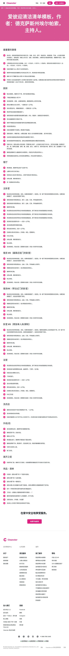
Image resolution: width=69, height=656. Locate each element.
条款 (65, 647)
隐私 (42, 647)
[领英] (28, 636)
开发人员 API (55, 557)
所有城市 (38, 600)
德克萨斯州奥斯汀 (40, 594)
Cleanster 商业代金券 (9, 630)
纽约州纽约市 (39, 582)
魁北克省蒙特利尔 (40, 573)
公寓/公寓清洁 (23, 560)
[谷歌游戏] (32, 641)
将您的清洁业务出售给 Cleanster (9, 626)
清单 (2, 8)
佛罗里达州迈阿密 (40, 560)
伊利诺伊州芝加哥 (40, 569)
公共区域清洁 (23, 569)
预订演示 (54, 566)
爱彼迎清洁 (22, 585)
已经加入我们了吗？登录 (10, 622)
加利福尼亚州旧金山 (41, 585)
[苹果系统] (39, 641)
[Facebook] (19, 636)
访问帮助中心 (7, 547)
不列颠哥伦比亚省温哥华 (42, 588)
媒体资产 (5, 557)
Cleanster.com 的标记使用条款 (53, 647)
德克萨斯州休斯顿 (40, 557)
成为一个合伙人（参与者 (10, 615)
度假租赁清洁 (23, 573)
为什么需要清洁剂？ (57, 563)
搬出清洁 (21, 576)
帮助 (37, 3)
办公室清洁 (22, 579)
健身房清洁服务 (23, 566)
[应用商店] (24, 641)
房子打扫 (21, 563)
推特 (20, 612)
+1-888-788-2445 (45, 636)
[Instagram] (33, 636)
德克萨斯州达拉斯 (40, 563)
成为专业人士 (7, 609)
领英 (20, 619)
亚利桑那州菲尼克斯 (41, 591)
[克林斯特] (11, 3)
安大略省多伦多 (40, 576)
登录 (44, 3)
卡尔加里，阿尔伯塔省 (42, 579)
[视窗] (46, 641)
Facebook (22, 609)
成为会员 (5, 612)
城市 (37, 547)
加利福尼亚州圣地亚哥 (42, 597)
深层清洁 (21, 582)
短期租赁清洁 (23, 557)
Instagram (22, 615)
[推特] (24, 636)
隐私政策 (5, 563)
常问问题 (54, 560)
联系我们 (54, 569)
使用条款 (5, 560)
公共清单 (22, 547)
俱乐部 (21, 625)
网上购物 (5, 619)
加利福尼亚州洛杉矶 (41, 566)
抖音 (20, 622)
